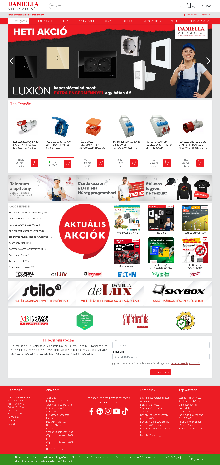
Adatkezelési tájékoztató (59, 404)
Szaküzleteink (86, 21)
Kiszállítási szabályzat (190, 401)
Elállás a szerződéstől (57, 401)
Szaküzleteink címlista (190, 397)
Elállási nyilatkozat (149, 404)
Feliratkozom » (161, 372)
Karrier (174, 21)
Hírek (66, 21)
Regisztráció (206, 14)
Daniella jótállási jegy (151, 435)
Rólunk (108, 21)
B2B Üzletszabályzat (56, 421)
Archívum (145, 401)
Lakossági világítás (198, 21)
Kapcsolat (127, 21)
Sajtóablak (13, 416)
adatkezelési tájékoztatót (185, 363)
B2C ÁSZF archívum (56, 448)
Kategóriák (20, 21)
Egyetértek (197, 459)
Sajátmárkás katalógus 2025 (155, 397)
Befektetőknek (53, 425)
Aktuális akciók (45, 21)
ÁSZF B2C (51, 397)
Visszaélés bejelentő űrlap (59, 431)
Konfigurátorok (152, 21)
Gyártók (12, 420)
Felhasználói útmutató (57, 414)
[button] (26, 15)
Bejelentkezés (192, 14)
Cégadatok (51, 428)
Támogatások (186, 425)
